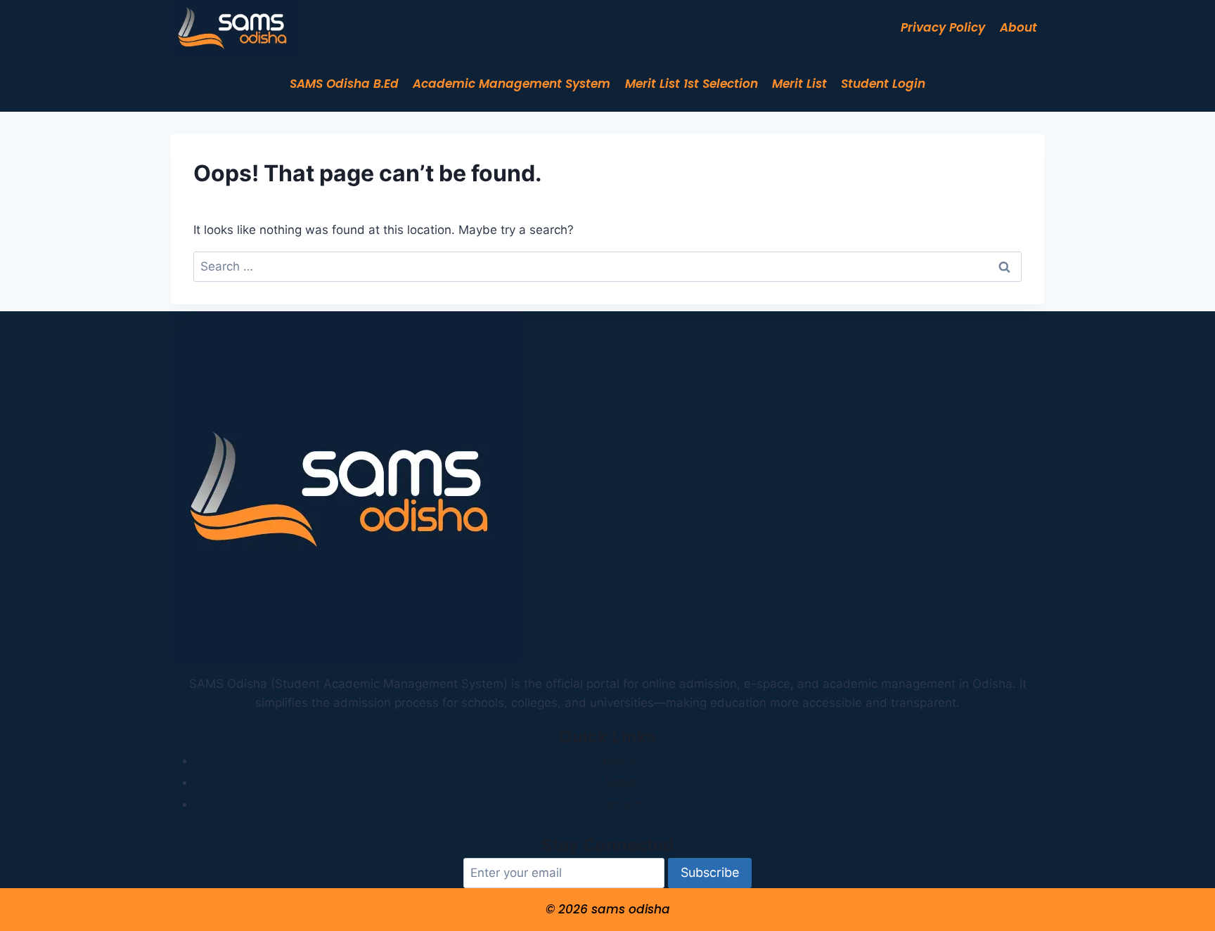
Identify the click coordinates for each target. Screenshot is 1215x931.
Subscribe (710, 872)
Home (619, 760)
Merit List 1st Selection (691, 83)
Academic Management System (511, 83)
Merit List (799, 83)
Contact (620, 804)
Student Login (883, 83)
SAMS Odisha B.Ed (344, 83)
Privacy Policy (943, 27)
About (1018, 27)
